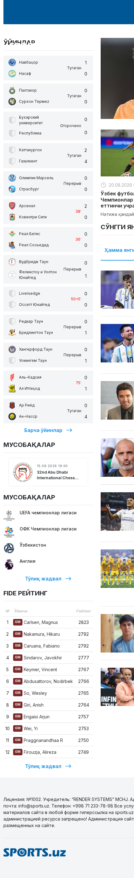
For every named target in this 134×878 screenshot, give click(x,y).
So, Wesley (31, 693)
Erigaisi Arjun (32, 716)
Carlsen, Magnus (36, 622)
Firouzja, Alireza (35, 752)
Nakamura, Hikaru (37, 634)
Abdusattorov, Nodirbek (44, 681)
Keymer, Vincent (36, 669)
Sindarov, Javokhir (38, 657)
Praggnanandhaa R (39, 740)
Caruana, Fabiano (37, 645)
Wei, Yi (26, 728)
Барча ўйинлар (43, 430)
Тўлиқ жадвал (43, 578)
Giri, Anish (29, 704)
